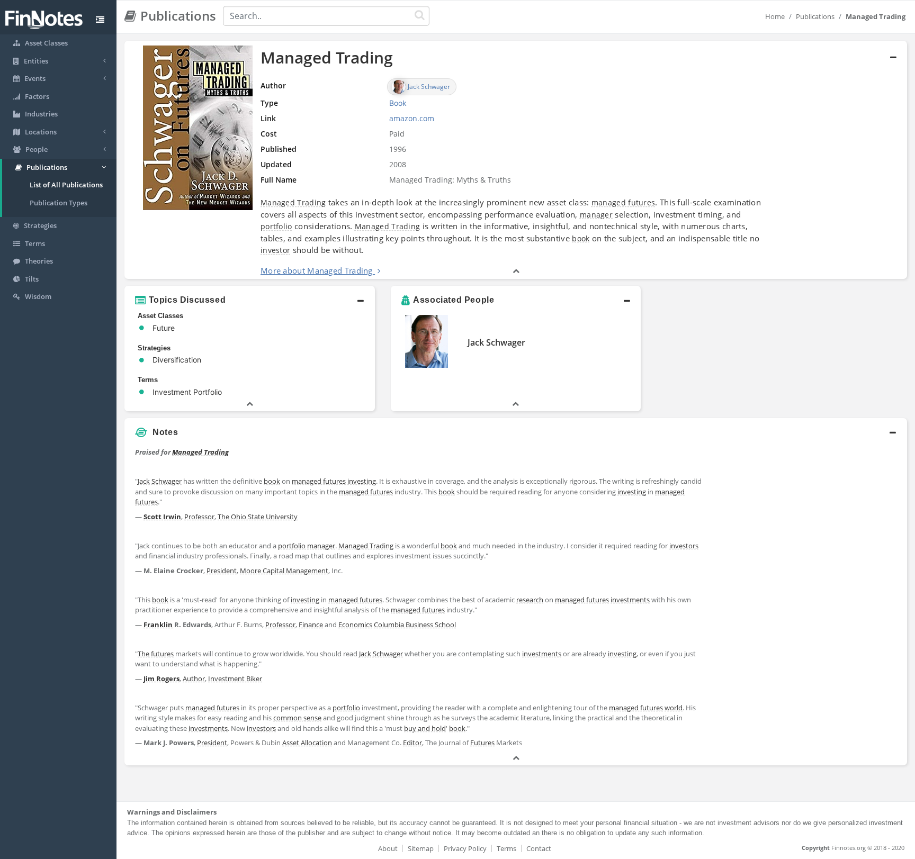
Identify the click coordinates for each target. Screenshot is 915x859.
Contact (538, 848)
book (580, 238)
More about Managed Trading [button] (317, 270)
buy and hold (425, 728)
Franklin (158, 624)
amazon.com (411, 118)
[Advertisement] (807, 517)
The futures (156, 653)
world (674, 707)
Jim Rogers (161, 678)
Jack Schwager (496, 342)
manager (596, 215)
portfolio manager (306, 545)
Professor (199, 516)
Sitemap (421, 848)
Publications (815, 16)
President (222, 570)
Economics (355, 624)
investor (275, 250)
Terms (506, 848)
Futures (482, 742)
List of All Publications (66, 184)
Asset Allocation (307, 742)
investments (630, 599)
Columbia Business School (415, 624)
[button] (515, 160)
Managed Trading (293, 202)
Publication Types (58, 202)
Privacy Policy (465, 848)
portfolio (276, 226)
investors (683, 545)
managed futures (623, 202)
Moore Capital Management (284, 570)
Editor (412, 742)
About (388, 848)
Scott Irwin (162, 516)
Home (775, 16)
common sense (297, 717)
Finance (311, 624)
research (529, 599)
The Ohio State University (258, 516)
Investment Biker (235, 678)
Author (194, 678)
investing (361, 481)
